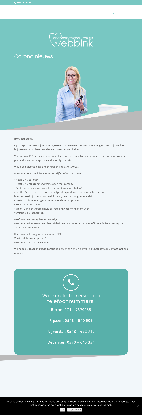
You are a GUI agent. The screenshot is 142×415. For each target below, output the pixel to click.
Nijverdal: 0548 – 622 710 (71, 331)
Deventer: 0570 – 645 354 (71, 342)
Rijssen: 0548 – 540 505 (71, 320)
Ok (62, 409)
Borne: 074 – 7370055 (71, 309)
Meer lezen (75, 409)
